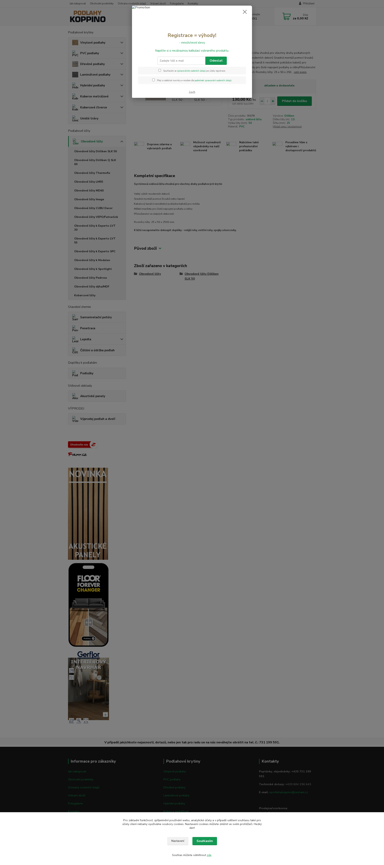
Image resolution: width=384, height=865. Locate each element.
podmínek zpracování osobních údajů (213, 80)
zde (209, 855)
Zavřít (192, 92)
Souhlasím (205, 841)
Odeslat (216, 60)
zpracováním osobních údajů (191, 70)
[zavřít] (245, 12)
